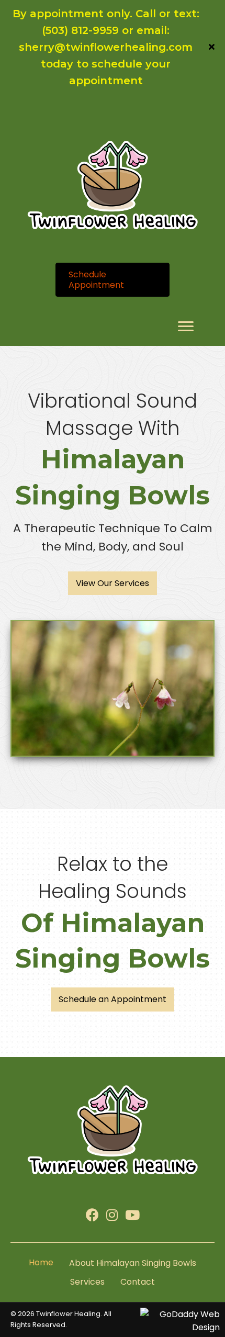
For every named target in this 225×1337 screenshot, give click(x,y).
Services (87, 1282)
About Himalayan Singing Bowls (132, 1263)
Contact (137, 1282)
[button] (213, 47)
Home (41, 1262)
